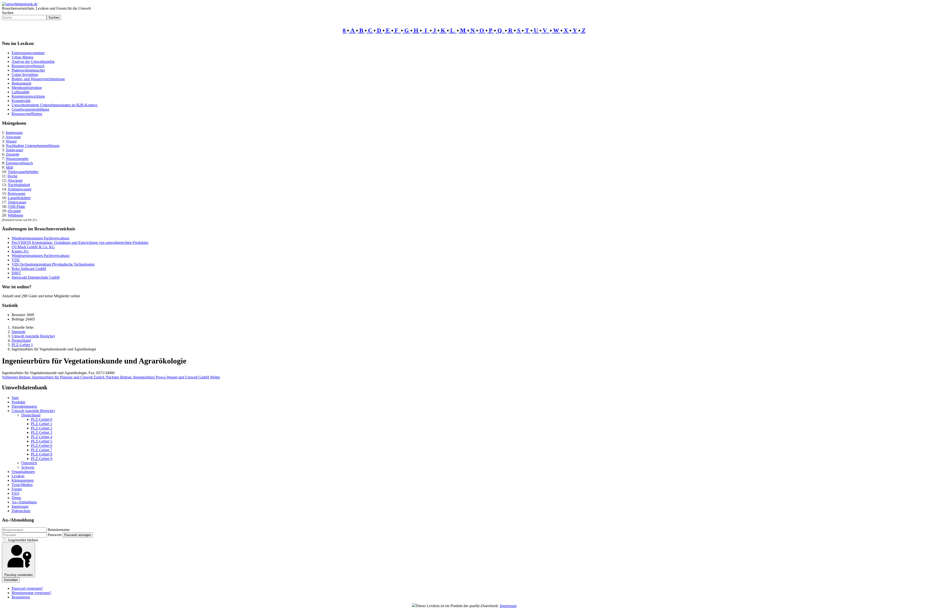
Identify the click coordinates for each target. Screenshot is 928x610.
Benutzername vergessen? (31, 593)
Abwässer (15, 180)
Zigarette (12, 154)
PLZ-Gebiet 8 (41, 454)
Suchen (7, 13)
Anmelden (11, 580)
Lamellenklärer (19, 198)
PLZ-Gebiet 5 (41, 441)
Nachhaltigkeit (19, 185)
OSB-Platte (16, 206)
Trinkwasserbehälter (23, 172)
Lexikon (18, 476)
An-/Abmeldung (24, 502)
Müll (9, 167)
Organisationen (23, 472)
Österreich (29, 463)
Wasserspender (17, 159)
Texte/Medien (22, 485)
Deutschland (30, 415)
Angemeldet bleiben (22, 540)
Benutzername (59, 530)
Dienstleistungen (24, 406)
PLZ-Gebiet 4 (41, 437)
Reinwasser (16, 193)
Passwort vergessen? (27, 588)
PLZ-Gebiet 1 (41, 424)
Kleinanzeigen (23, 480)
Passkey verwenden (18, 575)
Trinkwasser (17, 202)
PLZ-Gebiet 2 (41, 428)
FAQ (15, 493)
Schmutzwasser (19, 189)
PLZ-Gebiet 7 (41, 450)
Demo (16, 498)
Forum (17, 489)
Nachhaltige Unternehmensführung (32, 146)
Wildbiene (15, 215)
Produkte (18, 402)
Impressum (14, 133)
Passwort (54, 535)
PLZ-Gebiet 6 (41, 445)
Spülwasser (14, 150)
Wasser (11, 141)
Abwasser (13, 137)
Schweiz (27, 467)
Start (15, 398)
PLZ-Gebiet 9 (41, 459)
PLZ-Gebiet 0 (41, 419)
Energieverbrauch (19, 163)
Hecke (12, 176)
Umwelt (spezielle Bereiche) (33, 411)
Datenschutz (21, 511)
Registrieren (21, 597)
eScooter (14, 211)
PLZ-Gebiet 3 (41, 432)
